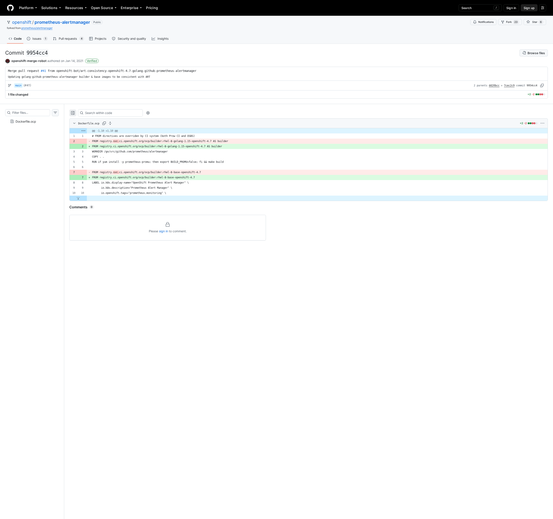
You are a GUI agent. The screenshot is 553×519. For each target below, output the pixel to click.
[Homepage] (10, 7)
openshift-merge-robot (28, 61)
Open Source (102, 8)
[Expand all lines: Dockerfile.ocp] (110, 123)
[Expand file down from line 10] (78, 198)
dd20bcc (494, 85)
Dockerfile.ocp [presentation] (26, 121)
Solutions (49, 8)
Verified (92, 61)
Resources (74, 8)
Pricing (152, 8)
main (18, 85)
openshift (21, 22)
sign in (163, 231)
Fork (512, 22)
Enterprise (129, 8)
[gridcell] (309, 130)
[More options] (542, 123)
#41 (43, 71)
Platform (26, 8)
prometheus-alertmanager (62, 22)
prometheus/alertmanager (36, 28)
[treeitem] (32, 121)
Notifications (486, 22)
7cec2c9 (509, 85)
